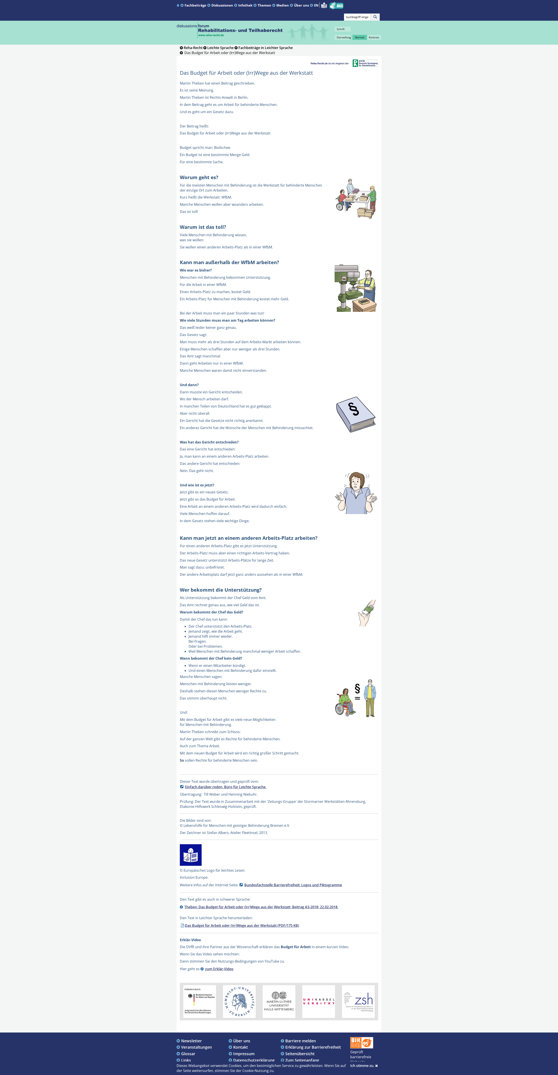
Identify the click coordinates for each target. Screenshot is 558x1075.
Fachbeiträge (195, 5)
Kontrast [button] (374, 37)
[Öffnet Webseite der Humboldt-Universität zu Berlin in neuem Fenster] (239, 1001)
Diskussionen (222, 5)
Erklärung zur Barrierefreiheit (313, 1047)
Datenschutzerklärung (254, 1060)
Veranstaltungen (196, 1047)
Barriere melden (300, 1040)
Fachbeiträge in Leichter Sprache (265, 47)
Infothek (245, 5)
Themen (264, 5)
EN (316, 5)
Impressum (244, 1053)
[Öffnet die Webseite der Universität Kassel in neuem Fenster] (318, 1001)
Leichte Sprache (220, 47)
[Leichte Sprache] (324, 4)
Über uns (301, 5)
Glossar (188, 1053)
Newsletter (191, 1040)
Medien (282, 5)
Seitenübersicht (300, 1053)
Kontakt (240, 1047)
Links (186, 1060)
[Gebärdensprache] (336, 6)
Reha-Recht (193, 47)
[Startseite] (178, 5)
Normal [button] (359, 37)
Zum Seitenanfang (302, 1060)
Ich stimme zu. (362, 1065)
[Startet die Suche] (375, 17)
